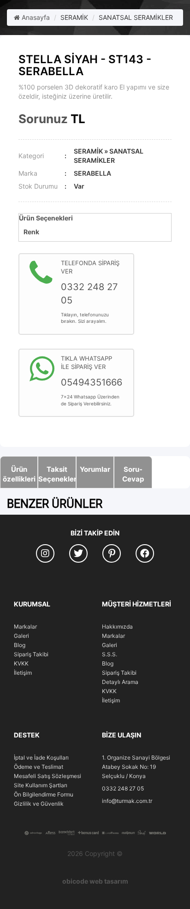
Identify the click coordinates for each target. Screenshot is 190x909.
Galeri (21, 635)
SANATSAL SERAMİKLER (136, 17)
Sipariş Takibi (31, 654)
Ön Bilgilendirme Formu (43, 794)
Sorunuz (43, 119)
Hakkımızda (117, 626)
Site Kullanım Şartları (40, 785)
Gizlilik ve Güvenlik (39, 803)
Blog (19, 645)
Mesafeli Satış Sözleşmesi (47, 775)
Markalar (25, 626)
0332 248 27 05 (123, 788)
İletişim (23, 672)
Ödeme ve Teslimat (38, 766)
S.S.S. (109, 654)
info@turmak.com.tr (127, 800)
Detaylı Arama (120, 681)
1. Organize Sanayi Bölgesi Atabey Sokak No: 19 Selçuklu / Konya (136, 766)
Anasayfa (35, 17)
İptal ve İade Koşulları (41, 757)
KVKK (21, 663)
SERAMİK (74, 17)
